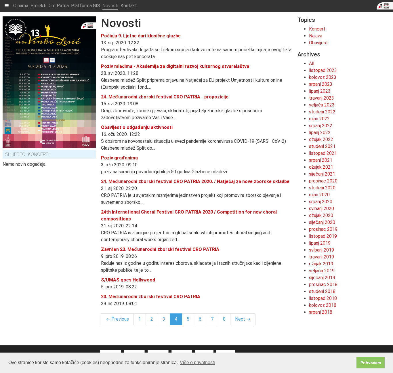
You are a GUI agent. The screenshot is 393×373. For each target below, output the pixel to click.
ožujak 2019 (321, 264)
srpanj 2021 (320, 160)
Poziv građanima (119, 158)
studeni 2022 (322, 112)
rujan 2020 (319, 194)
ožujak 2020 (321, 215)
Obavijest (318, 42)
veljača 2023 (322, 105)
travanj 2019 (321, 257)
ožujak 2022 (321, 139)
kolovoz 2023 (322, 77)
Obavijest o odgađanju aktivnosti (137, 127)
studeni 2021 (322, 146)
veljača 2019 (322, 270)
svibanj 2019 (321, 250)
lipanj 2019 (320, 243)
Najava (315, 36)
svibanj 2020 (321, 208)
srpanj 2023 (320, 84)
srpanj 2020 (320, 201)
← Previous (117, 319)
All (311, 63)
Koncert (317, 29)
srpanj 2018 (320, 312)
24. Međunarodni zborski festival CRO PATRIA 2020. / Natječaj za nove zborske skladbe (195, 181)
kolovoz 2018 (322, 305)
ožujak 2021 (321, 167)
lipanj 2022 (320, 132)
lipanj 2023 (320, 91)
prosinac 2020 (323, 181)
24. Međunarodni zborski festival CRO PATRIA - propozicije (164, 97)
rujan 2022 (319, 118)
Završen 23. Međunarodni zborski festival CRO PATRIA (160, 249)
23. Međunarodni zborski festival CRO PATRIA (150, 296)
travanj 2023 (321, 98)
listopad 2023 (323, 70)
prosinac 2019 (323, 229)
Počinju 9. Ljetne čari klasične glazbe (141, 36)
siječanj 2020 (322, 222)
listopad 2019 (323, 236)
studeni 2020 (322, 188)
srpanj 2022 (320, 125)
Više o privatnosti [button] (197, 362)
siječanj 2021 (322, 174)
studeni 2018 (322, 291)
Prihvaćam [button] (370, 362)
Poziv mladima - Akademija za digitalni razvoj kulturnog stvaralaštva (175, 66)
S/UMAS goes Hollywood (128, 280)
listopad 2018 (323, 298)
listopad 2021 (323, 153)
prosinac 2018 (323, 284)
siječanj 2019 (322, 277)
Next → (243, 319)
